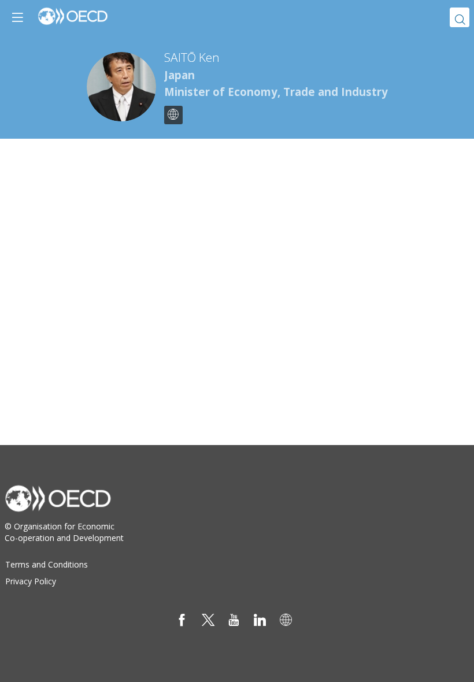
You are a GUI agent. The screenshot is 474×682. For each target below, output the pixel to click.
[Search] (459, 17)
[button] (17, 17)
